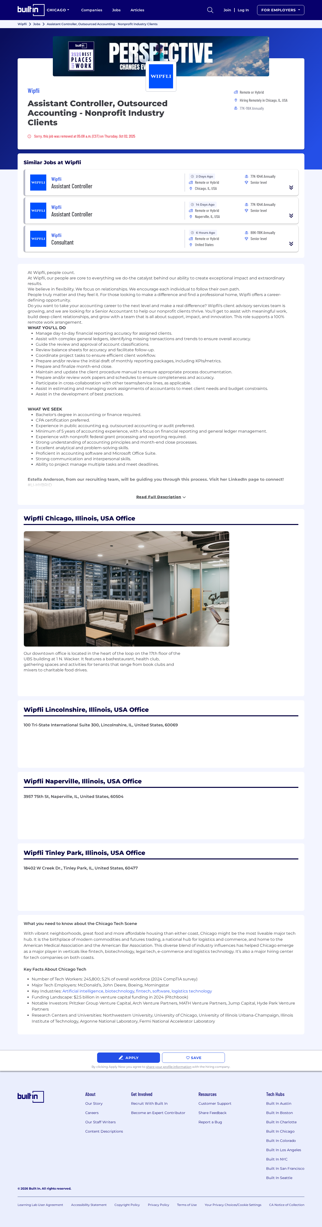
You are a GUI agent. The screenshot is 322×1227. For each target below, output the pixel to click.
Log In (243, 10)
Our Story (94, 1103)
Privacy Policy (158, 1205)
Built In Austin (278, 1103)
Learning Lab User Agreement (40, 1205)
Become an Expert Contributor (158, 1113)
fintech (143, 991)
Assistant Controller (71, 186)
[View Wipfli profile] (161, 56)
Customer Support (214, 1103)
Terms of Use (187, 1205)
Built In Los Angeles (283, 1150)
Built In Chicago (280, 1131)
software (161, 991)
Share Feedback (212, 1113)
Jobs (116, 10)
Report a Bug (210, 1122)
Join (227, 10)
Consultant (62, 242)
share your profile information (168, 1067)
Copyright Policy (127, 1205)
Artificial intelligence (82, 991)
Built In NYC (277, 1159)
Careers (92, 1113)
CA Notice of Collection (286, 1205)
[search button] (210, 10)
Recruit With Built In (149, 1103)
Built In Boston (279, 1113)
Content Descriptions (104, 1131)
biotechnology (119, 991)
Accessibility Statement (89, 1205)
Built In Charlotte (281, 1122)
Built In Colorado (281, 1140)
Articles (137, 10)
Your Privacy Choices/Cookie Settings (233, 1205)
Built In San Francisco (285, 1168)
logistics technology (192, 991)
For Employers (279, 10)
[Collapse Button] (291, 188)
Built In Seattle (279, 1178)
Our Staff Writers (100, 1122)
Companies (91, 10)
